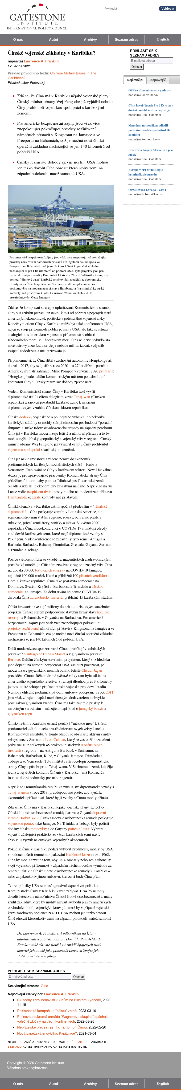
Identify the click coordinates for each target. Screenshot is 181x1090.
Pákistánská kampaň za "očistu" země (47, 1010)
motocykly (38, 828)
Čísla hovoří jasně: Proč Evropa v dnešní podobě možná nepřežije (150, 107)
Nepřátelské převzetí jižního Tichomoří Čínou (52, 1027)
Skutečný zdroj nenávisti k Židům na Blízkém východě (59, 999)
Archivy (90, 39)
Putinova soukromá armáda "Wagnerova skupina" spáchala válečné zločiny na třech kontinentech (62, 1019)
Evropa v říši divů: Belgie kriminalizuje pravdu (145, 171)
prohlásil (106, 371)
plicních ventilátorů (94, 575)
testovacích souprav (50, 570)
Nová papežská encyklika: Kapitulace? (47, 1033)
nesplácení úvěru (40, 491)
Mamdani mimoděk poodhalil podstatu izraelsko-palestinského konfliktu (149, 130)
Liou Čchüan (55, 739)
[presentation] (135, 80)
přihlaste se (80, 1041)
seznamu (15, 1046)
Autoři (54, 39)
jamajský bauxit (91, 708)
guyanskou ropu (20, 713)
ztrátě (36, 497)
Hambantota (17, 497)
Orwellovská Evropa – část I (147, 189)
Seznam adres (126, 39)
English (162, 39)
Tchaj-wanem (18, 792)
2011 (109, 692)
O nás (18, 39)
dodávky (25, 417)
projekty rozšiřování (23, 628)
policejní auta (78, 828)
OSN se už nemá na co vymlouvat (150, 90)
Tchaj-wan (82, 396)
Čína (44, 985)
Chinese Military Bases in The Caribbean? (52, 75)
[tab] (135, 80)
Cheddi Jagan (92, 670)
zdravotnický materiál (47, 597)
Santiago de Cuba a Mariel (44, 654)
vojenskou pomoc (21, 823)
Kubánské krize (78, 854)
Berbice (14, 659)
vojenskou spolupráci (24, 449)
